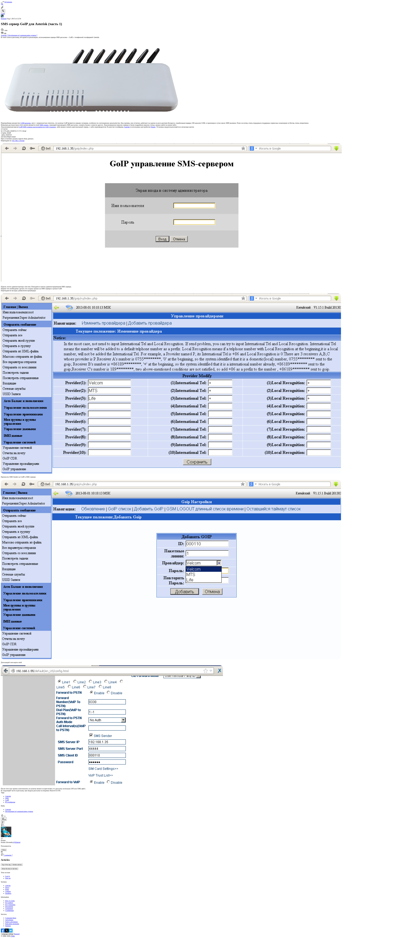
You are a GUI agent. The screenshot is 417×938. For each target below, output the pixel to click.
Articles (8, 885)
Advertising (9, 920)
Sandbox (8, 893)
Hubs (7, 889)
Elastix (153, 127)
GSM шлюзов (26, 123)
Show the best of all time (9, 869)
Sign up (8, 878)
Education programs (12, 924)
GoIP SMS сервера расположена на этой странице (37, 127)
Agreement (9, 909)
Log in (7, 876)
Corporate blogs (10, 918)
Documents (9, 907)
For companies (10, 905)
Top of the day (6, 865)
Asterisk (127, 127)
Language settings (7, 934)
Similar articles (17, 865)
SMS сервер (44, 125)
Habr (13, 936)
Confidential (9, 910)
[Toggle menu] (2, 2)
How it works (10, 901)
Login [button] (3, 14)
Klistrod (3, 19)
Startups (8, 926)
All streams (8, 2)
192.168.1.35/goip (18, 141)
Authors (8, 891)
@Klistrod (16, 842)
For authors (9, 903)
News (7, 887)
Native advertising (11, 922)
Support (17, 934)
